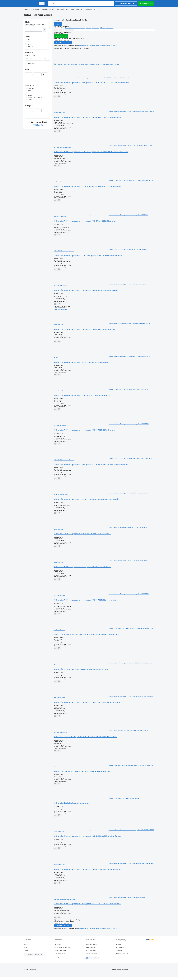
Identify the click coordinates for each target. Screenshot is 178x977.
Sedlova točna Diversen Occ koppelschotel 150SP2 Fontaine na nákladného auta (82, 771)
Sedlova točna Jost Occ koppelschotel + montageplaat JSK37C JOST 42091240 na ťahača (85, 430)
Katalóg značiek (59, 957)
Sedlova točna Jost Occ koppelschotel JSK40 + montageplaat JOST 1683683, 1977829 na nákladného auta (91, 152)
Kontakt (26, 950)
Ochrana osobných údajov (62, 947)
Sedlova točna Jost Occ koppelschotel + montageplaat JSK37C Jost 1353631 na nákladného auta (87, 117)
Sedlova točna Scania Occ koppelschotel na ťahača (71, 803)
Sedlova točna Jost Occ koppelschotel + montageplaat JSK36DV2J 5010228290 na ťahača (85, 221)
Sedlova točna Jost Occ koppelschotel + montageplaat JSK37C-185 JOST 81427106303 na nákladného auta (91, 465)
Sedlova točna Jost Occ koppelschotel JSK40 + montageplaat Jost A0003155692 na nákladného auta (88, 256)
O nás (25, 944)
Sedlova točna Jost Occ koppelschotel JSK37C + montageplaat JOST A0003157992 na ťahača (86, 499)
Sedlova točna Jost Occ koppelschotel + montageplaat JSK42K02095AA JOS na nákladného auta (87, 836)
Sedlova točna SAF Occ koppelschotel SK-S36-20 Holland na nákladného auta (81, 669)
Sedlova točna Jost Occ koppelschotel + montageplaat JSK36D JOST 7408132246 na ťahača (86, 290)
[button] (55, 96)
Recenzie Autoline (60, 953)
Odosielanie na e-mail (62, 43)
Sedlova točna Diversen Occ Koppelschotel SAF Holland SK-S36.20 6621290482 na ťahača (85, 737)
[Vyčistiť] (49, 28)
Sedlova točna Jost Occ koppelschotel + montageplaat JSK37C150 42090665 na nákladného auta (87, 869)
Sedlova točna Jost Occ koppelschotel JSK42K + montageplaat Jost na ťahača (81, 362)
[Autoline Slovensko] (30, 3)
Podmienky (58, 944)
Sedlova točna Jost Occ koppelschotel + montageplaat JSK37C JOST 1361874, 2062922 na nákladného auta (91, 83)
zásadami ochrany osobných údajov (88, 45)
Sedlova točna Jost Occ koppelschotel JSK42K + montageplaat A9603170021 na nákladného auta (87, 186)
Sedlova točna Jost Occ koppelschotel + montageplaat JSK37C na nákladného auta (82, 567)
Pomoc (26, 947)
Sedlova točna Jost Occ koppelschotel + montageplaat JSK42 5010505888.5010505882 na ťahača (87, 904)
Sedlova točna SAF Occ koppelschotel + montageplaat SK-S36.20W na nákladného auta (84, 329)
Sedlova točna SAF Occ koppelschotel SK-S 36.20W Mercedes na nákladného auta (82, 534)
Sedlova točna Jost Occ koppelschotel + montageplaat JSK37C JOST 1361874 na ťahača (85, 600)
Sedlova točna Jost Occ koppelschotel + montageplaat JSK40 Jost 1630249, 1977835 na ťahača (87, 702)
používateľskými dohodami (109, 45)
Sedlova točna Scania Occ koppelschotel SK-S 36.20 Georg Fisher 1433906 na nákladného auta (87, 634)
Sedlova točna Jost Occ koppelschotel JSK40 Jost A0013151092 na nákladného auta (83, 395)
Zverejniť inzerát (61, 36)
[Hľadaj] (50, 3)
